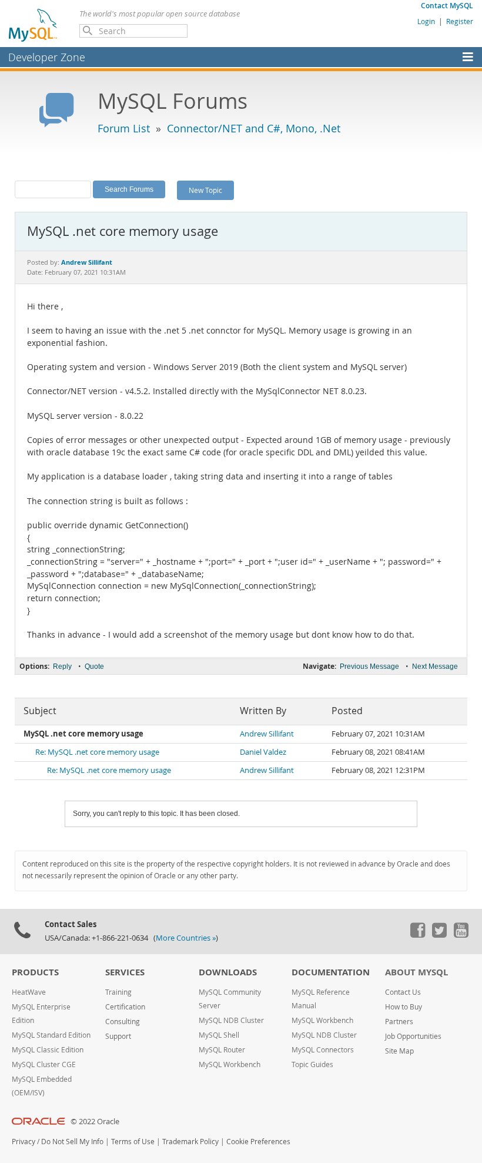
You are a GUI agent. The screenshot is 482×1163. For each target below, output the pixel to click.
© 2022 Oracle (95, 1122)
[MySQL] (33, 24)
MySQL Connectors (323, 1049)
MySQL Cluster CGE (44, 1064)
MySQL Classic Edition (47, 1049)
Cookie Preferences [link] (258, 1141)
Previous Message (369, 666)
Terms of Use (133, 1141)
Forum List (124, 128)
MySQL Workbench (229, 1064)
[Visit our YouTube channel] (460, 935)
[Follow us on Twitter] (439, 935)
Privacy (23, 1141)
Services (125, 972)
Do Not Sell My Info (72, 1141)
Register (459, 21)
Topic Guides (312, 1064)
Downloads (228, 972)
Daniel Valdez (263, 752)
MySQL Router (222, 1049)
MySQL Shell (219, 1035)
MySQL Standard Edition (51, 1035)
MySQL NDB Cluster (231, 1020)
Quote (94, 666)
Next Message (435, 666)
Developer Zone (46, 57)
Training (118, 992)
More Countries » (186, 938)
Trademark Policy (190, 1141)
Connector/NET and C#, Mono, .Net (253, 128)
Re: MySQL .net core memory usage (97, 752)
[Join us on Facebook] (417, 935)
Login (426, 21)
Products (35, 972)
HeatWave (29, 992)
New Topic (205, 190)
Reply (62, 666)
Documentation (331, 972)
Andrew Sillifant (267, 734)
